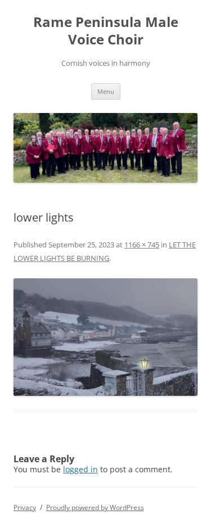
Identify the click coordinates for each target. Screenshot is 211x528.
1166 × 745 (141, 245)
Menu (105, 91)
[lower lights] (105, 337)
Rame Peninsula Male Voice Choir (105, 30)
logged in (80, 469)
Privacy (25, 507)
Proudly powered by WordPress (95, 507)
